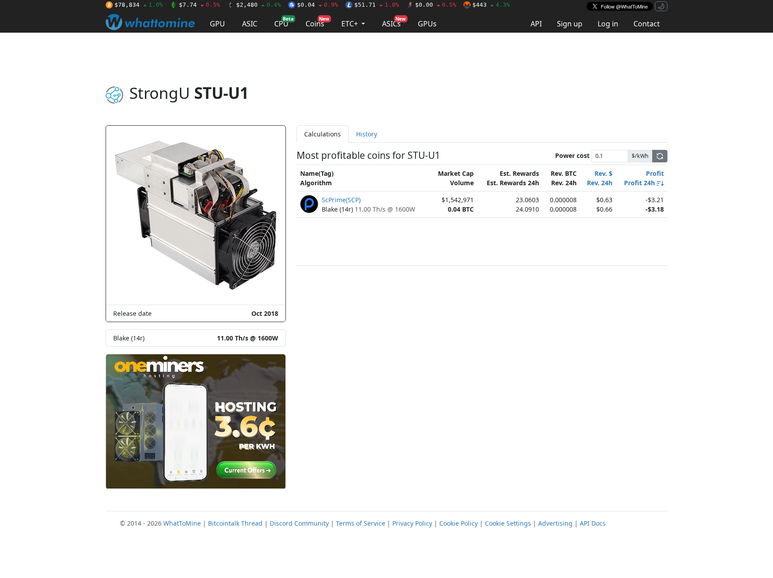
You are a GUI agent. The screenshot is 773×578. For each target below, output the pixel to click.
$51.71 (376, 4)
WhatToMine (182, 523)
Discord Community (299, 523)
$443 (491, 4)
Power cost (572, 155)
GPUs (427, 24)
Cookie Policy (458, 523)
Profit (655, 173)
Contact (646, 24)
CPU (283, 22)
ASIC (249, 24)
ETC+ (350, 24)
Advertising (555, 523)
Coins (317, 22)
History (366, 134)
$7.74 (199, 4)
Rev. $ (603, 173)
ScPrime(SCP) (341, 200)
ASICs (394, 22)
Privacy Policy (412, 523)
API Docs (593, 523)
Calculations (322, 134)
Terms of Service (360, 523)
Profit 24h (640, 182)
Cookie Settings (508, 523)
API (536, 24)
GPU (217, 24)
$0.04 (317, 4)
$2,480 (258, 4)
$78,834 (139, 4)
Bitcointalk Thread (235, 523)
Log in (608, 24)
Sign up (569, 24)
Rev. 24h (599, 182)
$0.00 (435, 4)
